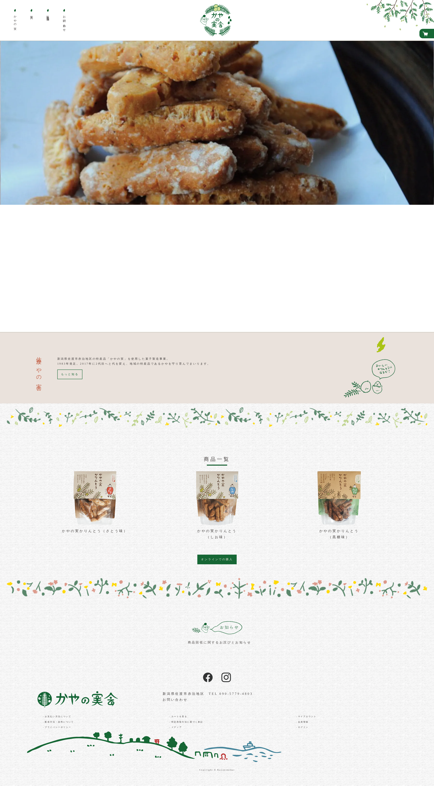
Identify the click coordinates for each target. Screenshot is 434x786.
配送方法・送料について (59, 722)
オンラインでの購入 (217, 559)
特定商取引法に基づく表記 (187, 722)
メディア (176, 727)
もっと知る (70, 374)
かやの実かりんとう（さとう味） (95, 531)
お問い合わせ (175, 699)
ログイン (303, 727)
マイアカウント (307, 716)
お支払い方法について (58, 716)
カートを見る (179, 716)
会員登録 (303, 722)
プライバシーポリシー (58, 727)
